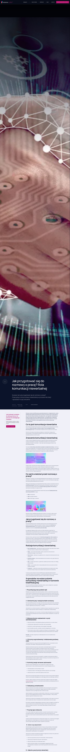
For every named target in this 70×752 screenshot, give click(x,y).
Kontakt (53, 2)
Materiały (42, 2)
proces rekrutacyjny (29, 681)
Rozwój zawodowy (34, 404)
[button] (25, 2)
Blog (48, 2)
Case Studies (34, 2)
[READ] (4, 381)
